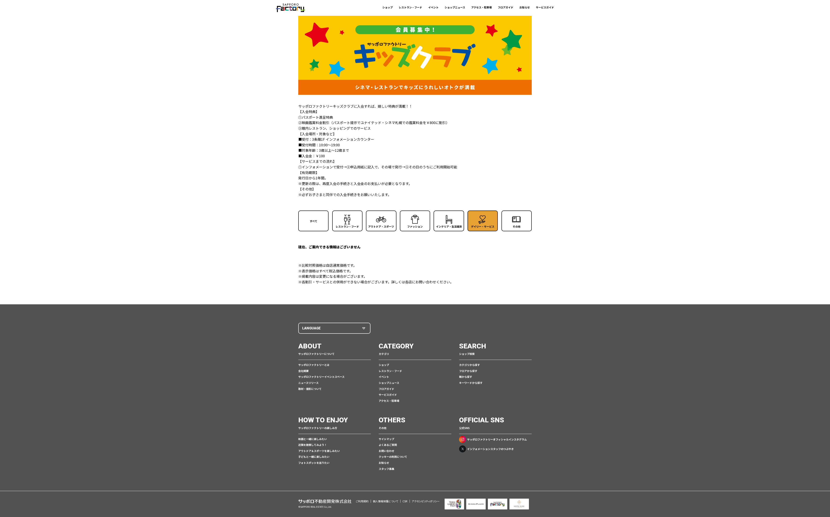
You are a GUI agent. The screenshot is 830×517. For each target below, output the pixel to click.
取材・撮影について (310, 389)
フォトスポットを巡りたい (313, 462)
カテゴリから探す (469, 365)
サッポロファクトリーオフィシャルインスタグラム (497, 439)
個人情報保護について (385, 501)
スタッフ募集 (386, 469)
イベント (433, 7)
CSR (404, 501)
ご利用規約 (362, 501)
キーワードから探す (470, 383)
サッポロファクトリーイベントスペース (321, 376)
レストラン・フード (410, 7)
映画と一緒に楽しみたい (312, 439)
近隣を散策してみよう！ (312, 445)
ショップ (387, 7)
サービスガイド (545, 7)
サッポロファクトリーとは (313, 365)
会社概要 (303, 371)
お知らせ (524, 7)
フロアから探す (468, 371)
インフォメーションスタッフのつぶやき (490, 449)
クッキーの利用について (393, 456)
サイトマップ (386, 439)
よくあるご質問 (388, 445)
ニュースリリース (308, 383)
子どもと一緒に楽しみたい (313, 456)
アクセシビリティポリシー (426, 501)
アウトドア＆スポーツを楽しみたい (319, 451)
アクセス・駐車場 (481, 7)
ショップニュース (455, 7)
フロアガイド (505, 7)
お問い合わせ (386, 451)
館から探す (465, 376)
